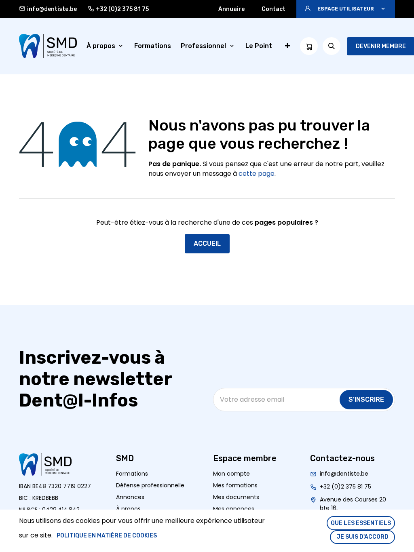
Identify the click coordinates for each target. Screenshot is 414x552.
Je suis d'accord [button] (363, 536)
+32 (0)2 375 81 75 (122, 9)
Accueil (207, 243)
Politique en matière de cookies (107, 535)
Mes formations (235, 485)
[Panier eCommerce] (309, 46)
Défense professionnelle (150, 485)
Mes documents (236, 497)
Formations (132, 474)
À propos (128, 509)
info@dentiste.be (52, 9)
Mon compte (231, 474)
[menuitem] (106, 46)
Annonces (130, 497)
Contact (273, 9)
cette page (257, 173)
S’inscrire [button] (366, 399)
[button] (345, 9)
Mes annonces (233, 509)
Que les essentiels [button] (361, 523)
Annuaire (231, 9)
